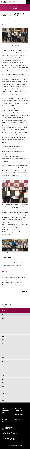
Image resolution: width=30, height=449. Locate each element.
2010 (3, 375)
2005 (3, 393)
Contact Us (5, 436)
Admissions (18, 410)
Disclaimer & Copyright (5, 411)
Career (4, 408)
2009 (3, 379)
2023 (3, 329)
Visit (10, 436)
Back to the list (15, 297)
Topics (10, 304)
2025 (3, 322)
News (6, 304)
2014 (3, 361)
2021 (3, 336)
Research (4, 417)
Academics (18, 408)
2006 (3, 390)
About (3, 421)
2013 (3, 365)
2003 (3, 400)
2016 (3, 354)
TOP (2, 304)
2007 (3, 386)
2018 (3, 347)
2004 (3, 397)
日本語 (19, 2)
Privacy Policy (19, 414)
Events (17, 417)
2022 (3, 332)
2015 (3, 357)
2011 (3, 372)
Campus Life (18, 419)
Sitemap (4, 419)
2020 (3, 339)
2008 (3, 382)
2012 (3, 368)
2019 (3, 343)
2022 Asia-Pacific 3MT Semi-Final (13, 263)
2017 (3, 350)
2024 (3, 325)
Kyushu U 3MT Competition (11, 265)
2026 (3, 318)
